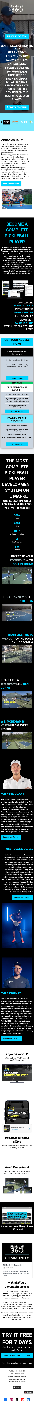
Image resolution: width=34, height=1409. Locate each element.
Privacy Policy (19, 1373)
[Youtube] (22, 1399)
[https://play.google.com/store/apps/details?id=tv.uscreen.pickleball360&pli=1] (28, 1392)
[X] (17, 1399)
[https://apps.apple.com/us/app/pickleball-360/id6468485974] (17, 1387)
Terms (12, 1373)
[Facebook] (6, 1399)
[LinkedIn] (28, 1399)
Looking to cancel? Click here (17, 1376)
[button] (3, 29)
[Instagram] (11, 1399)
